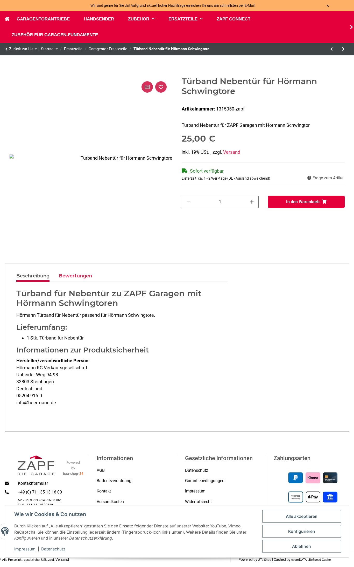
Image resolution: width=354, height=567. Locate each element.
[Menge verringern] (188, 202)
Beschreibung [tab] (32, 276)
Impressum (25, 549)
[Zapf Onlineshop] (11, 19)
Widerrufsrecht (198, 501)
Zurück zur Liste (23, 49)
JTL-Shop (265, 560)
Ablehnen (301, 546)
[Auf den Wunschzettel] (161, 87)
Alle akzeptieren (301, 516)
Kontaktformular (33, 483)
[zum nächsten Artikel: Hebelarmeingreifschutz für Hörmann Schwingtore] (343, 49)
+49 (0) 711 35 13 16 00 (40, 492)
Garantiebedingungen (204, 480)
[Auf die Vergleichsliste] (147, 87)
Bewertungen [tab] (75, 276)
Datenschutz (53, 549)
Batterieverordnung (114, 480)
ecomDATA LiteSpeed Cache (311, 560)
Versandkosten (110, 501)
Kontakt (104, 491)
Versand (231, 152)
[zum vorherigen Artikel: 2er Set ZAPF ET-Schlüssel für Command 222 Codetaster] (331, 49)
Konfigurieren (301, 531)
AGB (101, 470)
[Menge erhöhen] (251, 202)
